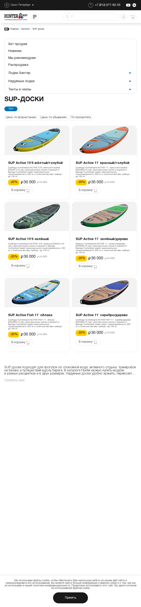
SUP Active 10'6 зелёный (28, 239)
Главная (14, 29)
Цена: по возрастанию (21, 117)
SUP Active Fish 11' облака (30, 315)
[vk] (134, 5)
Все (11, 109)
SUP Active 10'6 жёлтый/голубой (35, 163)
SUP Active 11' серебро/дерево (102, 315)
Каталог (25, 29)
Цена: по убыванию (53, 117)
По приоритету (81, 117)
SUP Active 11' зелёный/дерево (102, 239)
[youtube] (128, 5)
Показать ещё (14, 380)
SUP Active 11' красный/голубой (102, 163)
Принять (70, 598)
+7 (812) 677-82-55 (107, 5)
